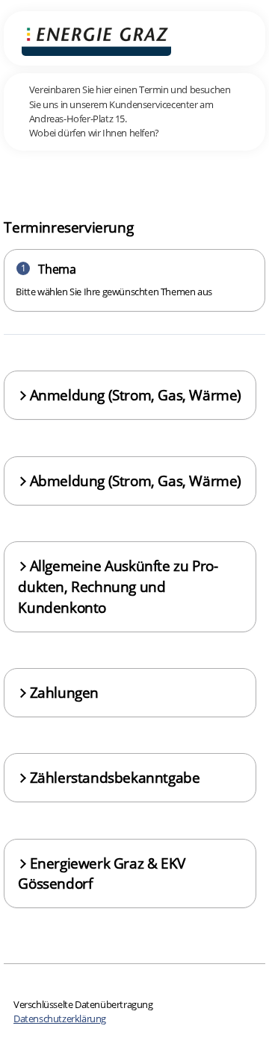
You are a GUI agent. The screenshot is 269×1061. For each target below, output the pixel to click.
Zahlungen (64, 692)
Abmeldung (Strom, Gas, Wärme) (135, 480)
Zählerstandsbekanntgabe (115, 777)
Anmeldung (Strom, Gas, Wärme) (135, 395)
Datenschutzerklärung (59, 1018)
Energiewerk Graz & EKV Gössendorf (101, 873)
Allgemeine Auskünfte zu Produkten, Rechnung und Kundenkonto (117, 586)
